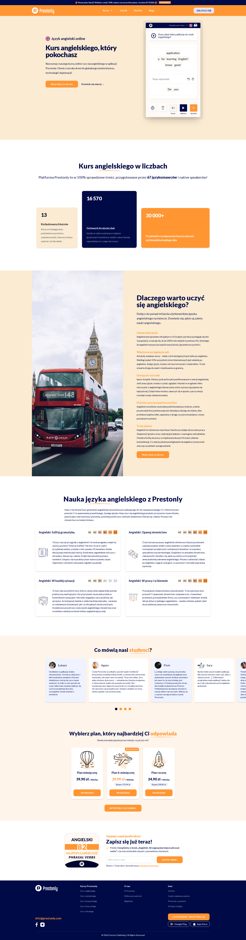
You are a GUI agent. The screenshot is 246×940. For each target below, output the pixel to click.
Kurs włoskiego (87, 911)
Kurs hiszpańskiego (88, 901)
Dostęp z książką (175, 906)
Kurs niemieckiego (88, 896)
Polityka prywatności (133, 896)
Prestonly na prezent (177, 901)
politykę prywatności (149, 865)
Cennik (123, 10)
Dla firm (138, 10)
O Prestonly (129, 891)
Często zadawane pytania (179, 896)
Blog (151, 10)
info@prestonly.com (48, 918)
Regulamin (128, 901)
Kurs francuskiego (88, 906)
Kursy (106, 10)
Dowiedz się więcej (92, 84)
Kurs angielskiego (87, 891)
